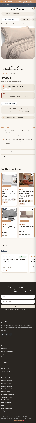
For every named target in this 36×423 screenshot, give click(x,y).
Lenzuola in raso (5, 391)
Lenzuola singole (6, 383)
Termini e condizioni (6, 371)
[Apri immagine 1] (18, 42)
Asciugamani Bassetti (7, 411)
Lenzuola (22, 23)
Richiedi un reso (5, 348)
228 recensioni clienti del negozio (22, 73)
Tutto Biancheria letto (10, 19)
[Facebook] (6, 334)
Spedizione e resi (6, 157)
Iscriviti (18, 306)
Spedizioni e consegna (7, 343)
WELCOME (27, 1)
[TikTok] (10, 334)
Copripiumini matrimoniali (8, 394)
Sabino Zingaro (18, 420)
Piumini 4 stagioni (6, 405)
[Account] (29, 9)
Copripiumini (25, 19)
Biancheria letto (14, 23)
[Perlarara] (18, 9)
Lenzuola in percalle (6, 389)
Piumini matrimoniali (6, 402)
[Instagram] (2, 334)
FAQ (2, 354)
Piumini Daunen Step (7, 408)
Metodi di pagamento (7, 351)
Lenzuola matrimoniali (7, 380)
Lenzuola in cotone (6, 386)
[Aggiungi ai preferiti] (14, 174)
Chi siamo (4, 366)
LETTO (7, 23)
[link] (3, 199)
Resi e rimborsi (5, 345)
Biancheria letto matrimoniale (9, 400)
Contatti (3, 356)
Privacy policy (5, 368)
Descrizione (5, 127)
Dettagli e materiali (7, 152)
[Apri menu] (3, 9)
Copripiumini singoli (6, 397)
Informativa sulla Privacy (24, 309)
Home (2, 23)
